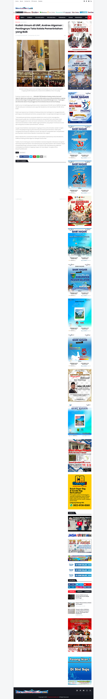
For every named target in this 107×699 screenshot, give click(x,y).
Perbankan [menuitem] (62, 17)
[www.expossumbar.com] (67, 12)
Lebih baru (19, 199)
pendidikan (24, 22)
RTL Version (34, 1)
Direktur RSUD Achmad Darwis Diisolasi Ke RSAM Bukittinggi (82, 596)
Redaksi (40, 1)
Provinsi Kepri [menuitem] (39, 17)
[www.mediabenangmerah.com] (91, 12)
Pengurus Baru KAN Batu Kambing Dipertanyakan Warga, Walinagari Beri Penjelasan (82, 611)
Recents (79, 591)
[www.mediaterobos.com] (27, 12)
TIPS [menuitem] (86, 17)
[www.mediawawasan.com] (35, 12)
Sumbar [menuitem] (29, 17)
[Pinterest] (34, 156)
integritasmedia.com (53, 697)
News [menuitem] (22, 17)
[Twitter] (31, 156)
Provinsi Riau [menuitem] (51, 17)
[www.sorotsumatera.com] (83, 12)
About (21, 1)
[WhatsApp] (38, 156)
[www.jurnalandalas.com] (43, 12)
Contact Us (27, 1)
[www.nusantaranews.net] (51, 12)
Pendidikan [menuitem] (78, 17)
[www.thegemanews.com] (59, 12)
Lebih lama (62, 199)
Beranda (18, 22)
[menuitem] (17, 17)
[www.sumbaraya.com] (19, 12)
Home (17, 1)
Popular (72, 591)
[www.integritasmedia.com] (75, 12)
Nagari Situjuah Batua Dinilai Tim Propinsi (83, 603)
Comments (88, 591)
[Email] (41, 156)
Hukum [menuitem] (71, 17)
